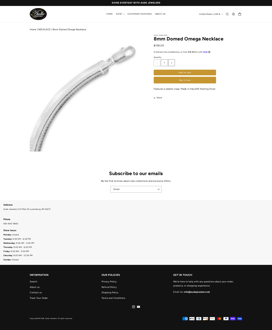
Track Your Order (39, 298)
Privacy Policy (109, 281)
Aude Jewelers (51, 318)
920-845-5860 (10, 223)
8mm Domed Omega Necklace (69, 29)
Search (33, 281)
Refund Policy (109, 287)
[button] (120, 14)
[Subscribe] (158, 189)
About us (35, 287)
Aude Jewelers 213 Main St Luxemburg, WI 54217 (27, 209)
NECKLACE (44, 29)
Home (33, 29)
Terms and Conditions (113, 298)
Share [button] (159, 97)
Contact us (36, 292)
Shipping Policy (110, 292)
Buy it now (185, 80)
